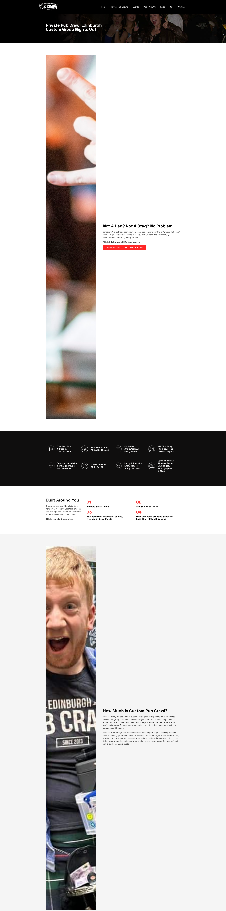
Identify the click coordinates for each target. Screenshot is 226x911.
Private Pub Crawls (119, 7)
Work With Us (149, 7)
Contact (181, 7)
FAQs (162, 7)
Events (136, 7)
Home (103, 7)
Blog (172, 7)
